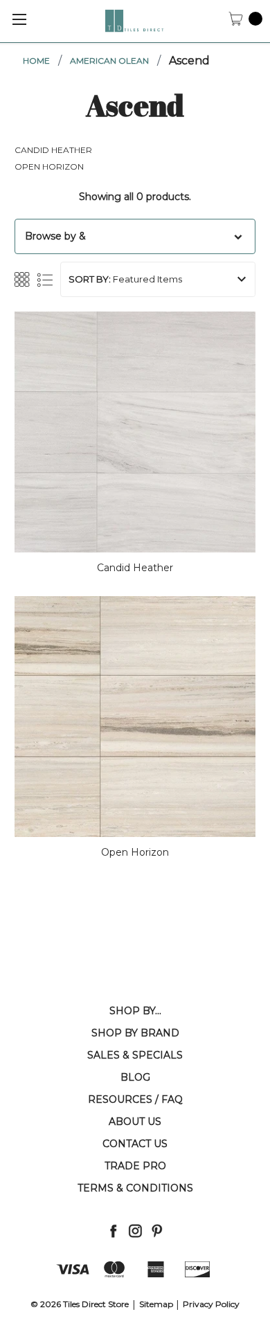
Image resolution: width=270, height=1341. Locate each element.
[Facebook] (113, 1230)
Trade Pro (135, 1166)
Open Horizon (49, 166)
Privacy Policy (211, 1304)
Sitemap (156, 1304)
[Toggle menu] (19, 19)
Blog (135, 1077)
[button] (135, 236)
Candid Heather (53, 150)
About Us (135, 1121)
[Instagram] (135, 1230)
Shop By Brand (135, 1033)
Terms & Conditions (135, 1188)
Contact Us (135, 1143)
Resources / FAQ (135, 1099)
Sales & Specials (135, 1055)
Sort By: (90, 279)
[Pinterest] (157, 1230)
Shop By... (135, 1011)
